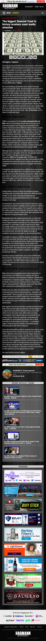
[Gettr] (11, 57)
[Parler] (19, 57)
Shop (26, 627)
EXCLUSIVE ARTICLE (9, 18)
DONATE (16, 13)
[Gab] (15, 57)
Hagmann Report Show (10, 627)
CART (37, 7)
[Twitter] (23, 57)
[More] (35, 57)
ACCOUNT (29, 7)
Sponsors (32, 627)
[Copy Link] (31, 57)
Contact (39, 627)
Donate (21, 627)
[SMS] (27, 57)
